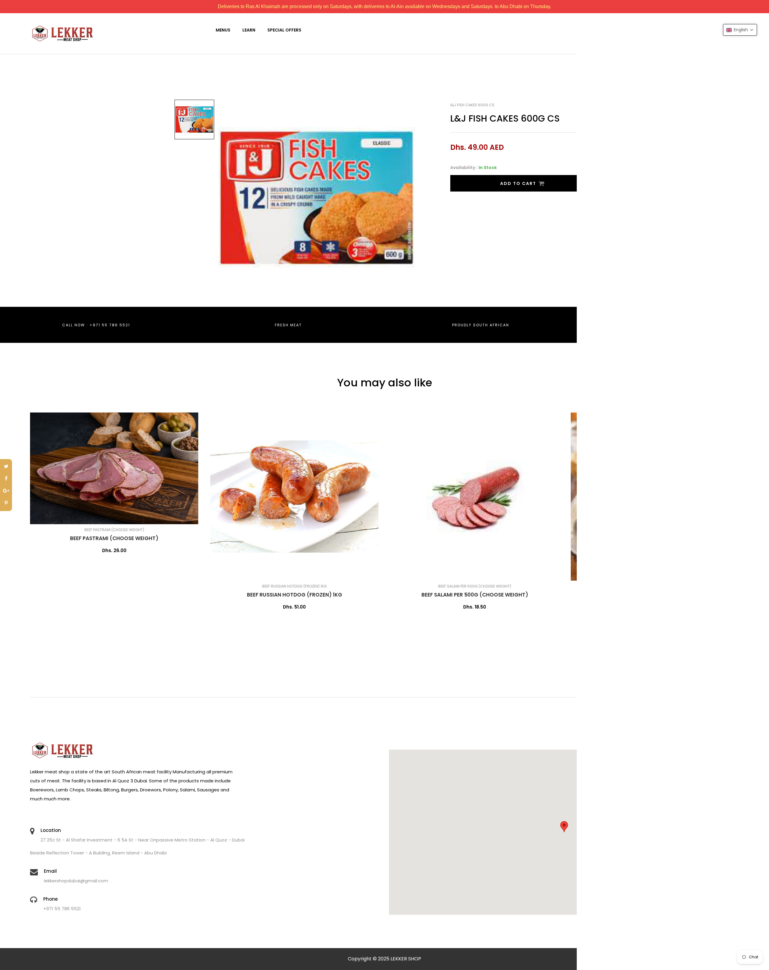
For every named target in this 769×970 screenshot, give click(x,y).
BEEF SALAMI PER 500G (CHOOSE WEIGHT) (474, 594)
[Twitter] (6, 467)
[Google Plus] (6, 491)
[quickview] (133, 516)
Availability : (463, 168)
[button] (740, 29)
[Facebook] (6, 479)
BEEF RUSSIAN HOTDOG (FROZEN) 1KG (294, 594)
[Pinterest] (6, 503)
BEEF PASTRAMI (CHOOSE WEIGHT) (114, 538)
